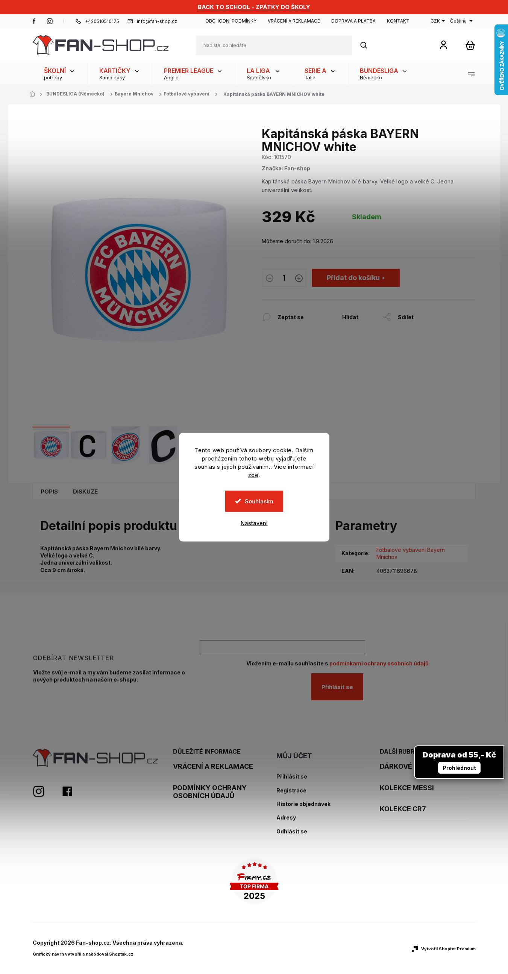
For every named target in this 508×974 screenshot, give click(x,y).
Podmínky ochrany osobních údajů (210, 792)
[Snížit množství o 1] (269, 278)
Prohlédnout (459, 768)
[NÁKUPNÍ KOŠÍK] (470, 45)
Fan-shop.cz (34, 21)
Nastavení (254, 523)
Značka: (286, 168)
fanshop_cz (50, 21)
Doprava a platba (353, 21)
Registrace (291, 791)
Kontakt (398, 21)
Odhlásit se (291, 832)
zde (253, 474)
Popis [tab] (49, 491)
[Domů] (34, 94)
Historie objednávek (303, 804)
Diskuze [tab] (85, 491)
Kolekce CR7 (403, 809)
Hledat (367, 45)
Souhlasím (259, 500)
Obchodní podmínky (230, 21)
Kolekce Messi (407, 788)
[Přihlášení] (443, 44)
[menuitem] (60, 74)
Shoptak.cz (121, 954)
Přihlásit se (337, 687)
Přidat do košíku (353, 278)
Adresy (286, 818)
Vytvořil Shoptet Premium (448, 948)
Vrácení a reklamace (294, 21)
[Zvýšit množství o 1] (298, 278)
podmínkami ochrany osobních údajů (379, 663)
